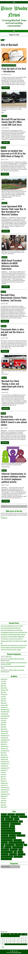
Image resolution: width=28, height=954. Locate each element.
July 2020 (3, 720)
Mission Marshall (9, 845)
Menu (14, 2)
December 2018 (5, 750)
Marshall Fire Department (8, 830)
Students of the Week (7, 852)
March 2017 (4, 781)
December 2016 (5, 787)
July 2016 (3, 798)
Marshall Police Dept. (6, 840)
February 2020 (4, 731)
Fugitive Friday (9, 819)
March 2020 (4, 729)
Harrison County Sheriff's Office (9, 821)
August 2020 (4, 718)
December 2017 (5, 761)
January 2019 (4, 748)
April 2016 (3, 805)
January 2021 (4, 707)
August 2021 (4, 694)
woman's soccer (18, 856)
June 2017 (3, 774)
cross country (23, 816)
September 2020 (5, 716)
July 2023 (3, 681)
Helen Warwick (5, 823)
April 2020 (3, 727)
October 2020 (4, 714)
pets (2, 847)
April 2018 (3, 753)
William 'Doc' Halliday (7, 856)
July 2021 (3, 696)
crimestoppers (14, 816)
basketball (3, 814)
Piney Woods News (17, 847)
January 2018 (4, 759)
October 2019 (4, 737)
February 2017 (4, 783)
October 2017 (4, 766)
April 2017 (3, 779)
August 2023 (4, 679)
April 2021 (3, 701)
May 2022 (3, 692)
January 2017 (4, 785)
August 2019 (4, 742)
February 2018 (4, 757)
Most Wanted (19, 845)
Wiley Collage (13, 854)
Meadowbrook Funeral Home (16, 842)
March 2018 (4, 755)
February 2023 (4, 690)
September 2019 (5, 740)
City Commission (20, 814)
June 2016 (3, 800)
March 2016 (4, 807)
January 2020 (4, 733)
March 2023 (4, 688)
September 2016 (5, 794)
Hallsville (16, 819)
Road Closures (13, 849)
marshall (12, 826)
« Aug (2, 947)
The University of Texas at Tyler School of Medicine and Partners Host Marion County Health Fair (14, 641)
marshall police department (8, 837)
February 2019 (4, 746)
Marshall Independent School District (11, 833)
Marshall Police (21, 835)
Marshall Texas (17, 840)
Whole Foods (4, 854)
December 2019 (5, 735)
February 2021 (4, 705)
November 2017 (5, 763)
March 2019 (4, 744)
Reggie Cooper (5, 849)
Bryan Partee (11, 814)
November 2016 (5, 789)
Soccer (20, 849)
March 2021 (4, 703)
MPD (25, 845)
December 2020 (5, 709)
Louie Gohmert (5, 826)
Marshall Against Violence (8, 828)
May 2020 (3, 724)
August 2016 (4, 796)
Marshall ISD (4, 835)
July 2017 (3, 772)
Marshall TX (4, 842)
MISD (2, 845)
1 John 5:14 (4, 518)
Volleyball (20, 852)
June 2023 (3, 683)
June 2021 (3, 698)
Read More (6, 88)
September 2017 (5, 768)
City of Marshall (5, 816)
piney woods (8, 847)
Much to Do (9, 656)
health (20, 821)
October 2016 (4, 792)
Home (2, 40)
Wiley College (21, 854)
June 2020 (3, 722)
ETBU (2, 819)
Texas (15, 852)
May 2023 (3, 685)
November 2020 (5, 711)
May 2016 (3, 802)
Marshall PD (12, 835)
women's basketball (6, 859)
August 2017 (4, 770)
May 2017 (3, 776)
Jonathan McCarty (15, 823)
